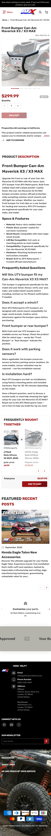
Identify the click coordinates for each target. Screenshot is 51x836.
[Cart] (46, 12)
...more (46, 136)
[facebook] (4, 724)
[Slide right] (47, 62)
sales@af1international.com (29, 676)
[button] (8, 12)
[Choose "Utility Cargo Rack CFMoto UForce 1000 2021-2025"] (40, 431)
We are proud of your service (19, 771)
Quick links (8, 764)
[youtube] (11, 724)
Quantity (6, 100)
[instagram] (18, 724)
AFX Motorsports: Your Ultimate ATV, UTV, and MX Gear (28, 826)
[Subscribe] (46, 741)
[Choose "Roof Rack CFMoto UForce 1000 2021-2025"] (16, 431)
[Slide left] (3, 62)
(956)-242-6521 (24, 682)
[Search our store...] (40, 12)
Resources (8, 758)
